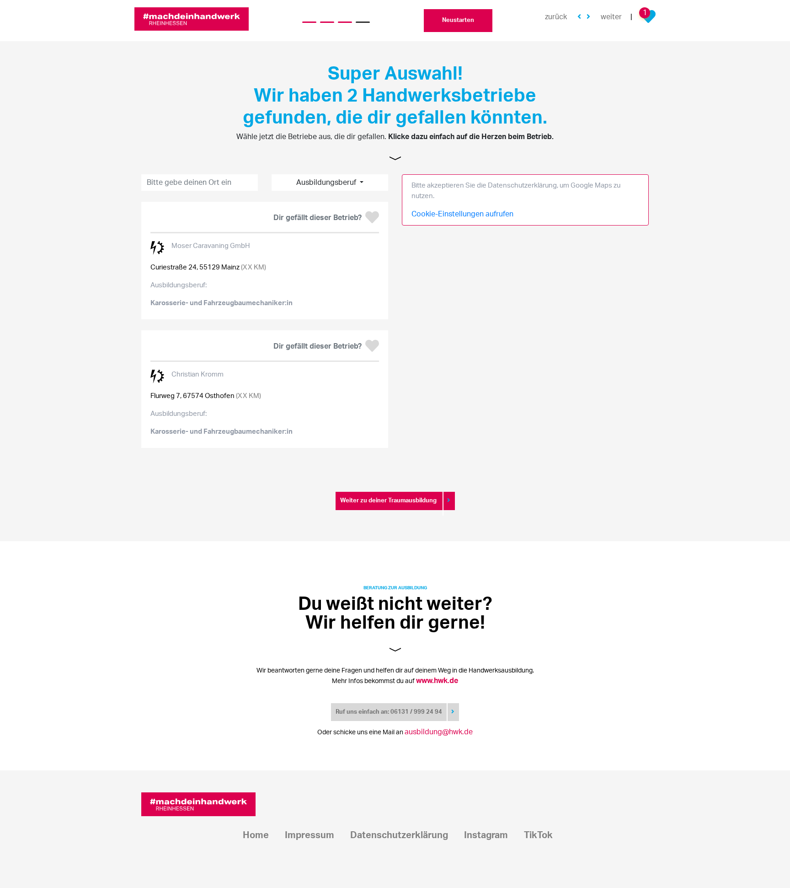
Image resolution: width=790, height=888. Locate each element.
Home (256, 835)
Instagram (486, 835)
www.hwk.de (437, 680)
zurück (556, 17)
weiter (611, 17)
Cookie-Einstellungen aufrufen (462, 214)
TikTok (538, 835)
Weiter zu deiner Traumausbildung (389, 501)
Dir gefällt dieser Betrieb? (317, 217)
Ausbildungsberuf (327, 182)
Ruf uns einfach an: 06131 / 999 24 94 (389, 712)
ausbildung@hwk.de (439, 732)
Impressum (309, 835)
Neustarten (458, 20)
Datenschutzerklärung (399, 835)
